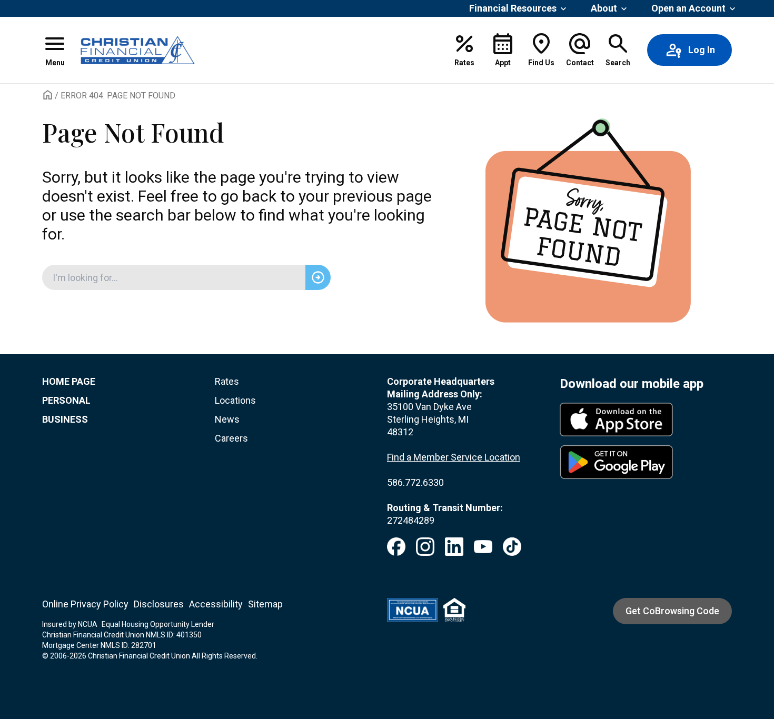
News (227, 419)
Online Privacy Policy (85, 604)
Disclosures (159, 604)
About (604, 8)
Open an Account (688, 8)
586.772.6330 (415, 482)
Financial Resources (513, 8)
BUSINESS (65, 419)
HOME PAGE (68, 381)
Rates (227, 381)
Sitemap (265, 604)
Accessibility (216, 604)
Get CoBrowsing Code (672, 610)
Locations (235, 400)
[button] (54, 50)
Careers (231, 438)
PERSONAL (66, 400)
